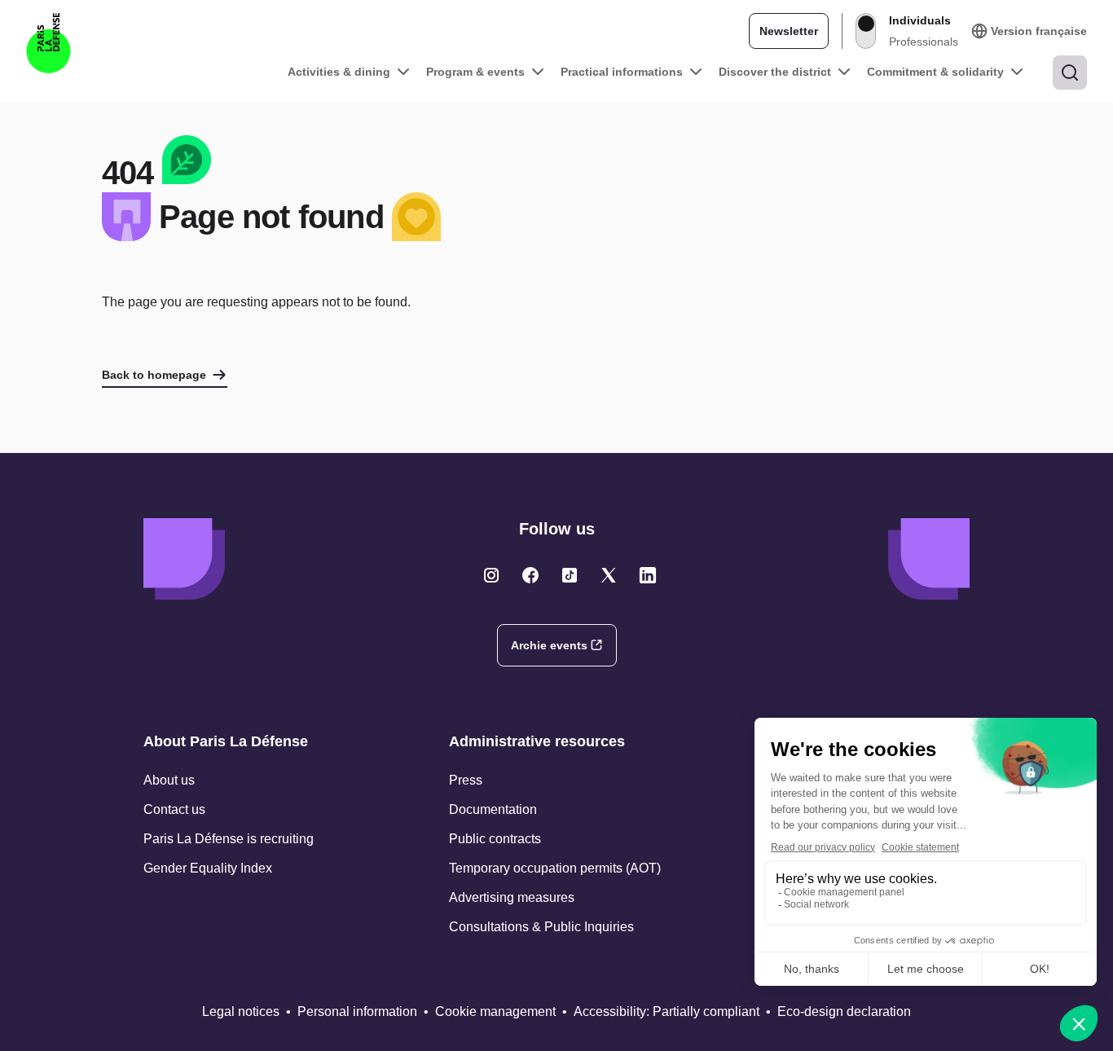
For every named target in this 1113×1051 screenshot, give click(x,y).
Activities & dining (339, 71)
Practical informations (622, 71)
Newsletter (788, 30)
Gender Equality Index (207, 868)
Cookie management (495, 1011)
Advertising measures (511, 897)
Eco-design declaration (844, 1011)
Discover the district (775, 71)
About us (169, 780)
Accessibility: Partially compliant (666, 1011)
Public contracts (495, 839)
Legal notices (240, 1011)
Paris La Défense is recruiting (228, 839)
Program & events (475, 71)
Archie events (549, 645)
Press (465, 780)
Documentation (493, 809)
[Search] (1070, 72)
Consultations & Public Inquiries (541, 927)
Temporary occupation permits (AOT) (555, 868)
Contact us (174, 809)
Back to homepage (154, 374)
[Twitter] (491, 575)
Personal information (357, 1011)
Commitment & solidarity (935, 71)
